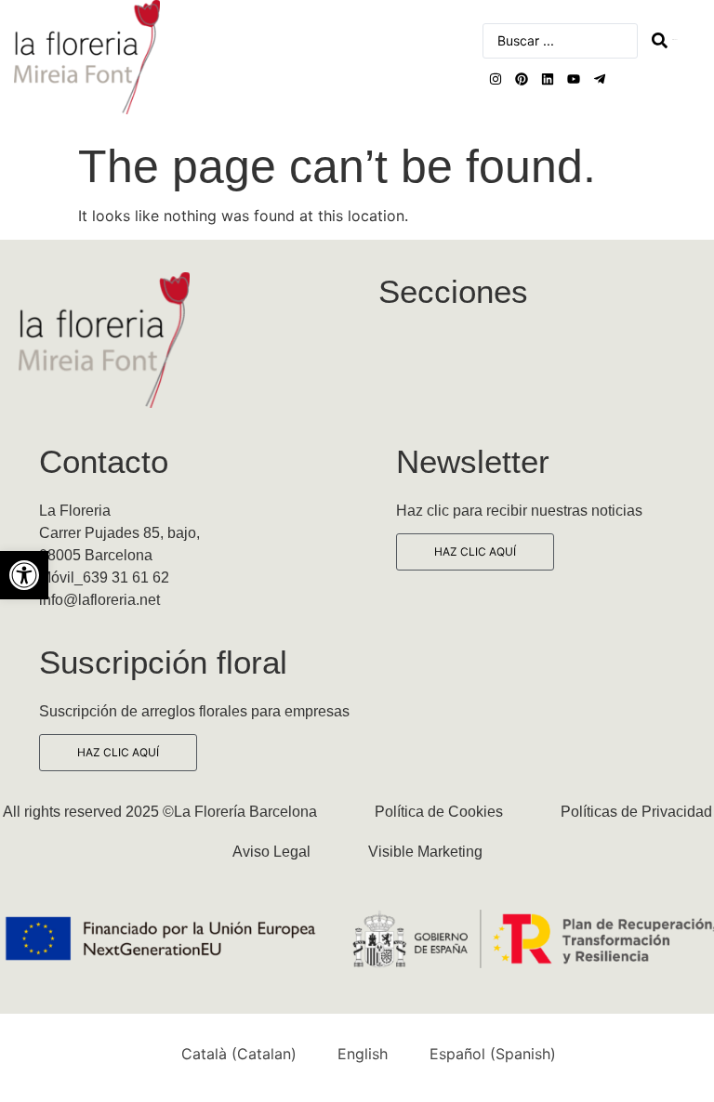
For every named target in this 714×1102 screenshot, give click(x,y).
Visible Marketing (425, 851)
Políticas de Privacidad (636, 812)
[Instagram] (496, 79)
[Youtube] (574, 79)
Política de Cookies (439, 812)
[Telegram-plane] (600, 79)
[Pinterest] (522, 79)
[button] (24, 575)
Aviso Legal (271, 851)
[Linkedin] (548, 79)
